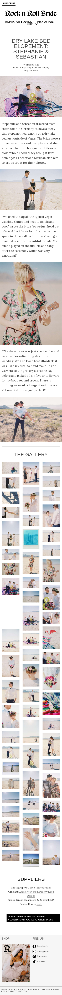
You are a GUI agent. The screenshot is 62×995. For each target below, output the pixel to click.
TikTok (41, 961)
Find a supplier (45, 22)
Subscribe (9, 3)
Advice (27, 22)
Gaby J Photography (37, 67)
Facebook (42, 946)
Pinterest (42, 956)
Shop (30, 24)
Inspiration (12, 22)
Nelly (39, 904)
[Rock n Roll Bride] (31, 13)
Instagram (43, 951)
